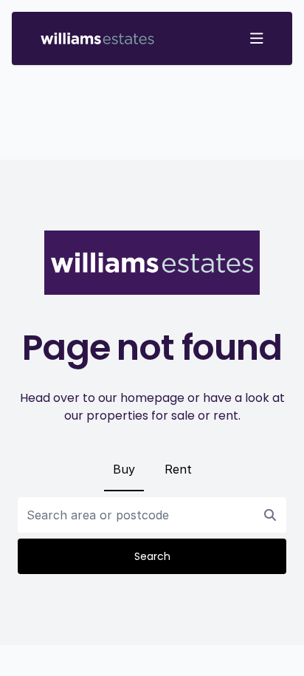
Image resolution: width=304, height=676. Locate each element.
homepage (152, 397)
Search (152, 556)
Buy (124, 469)
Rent (178, 469)
